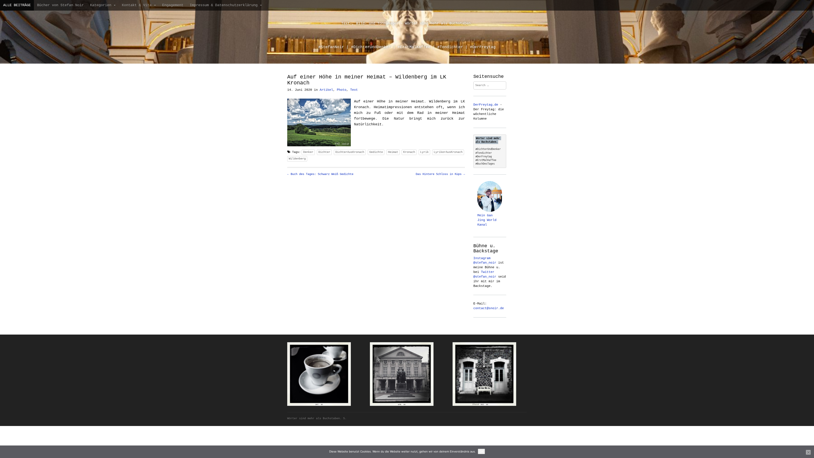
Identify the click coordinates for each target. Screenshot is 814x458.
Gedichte (376, 152)
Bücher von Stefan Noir (60, 5)
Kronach (409, 152)
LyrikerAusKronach (448, 152)
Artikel (326, 90)
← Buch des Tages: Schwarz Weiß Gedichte (320, 174)
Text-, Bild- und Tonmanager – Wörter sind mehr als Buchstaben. (407, 23)
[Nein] (808, 452)
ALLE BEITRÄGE (17, 5)
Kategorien (101, 5)
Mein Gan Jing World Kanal (486, 220)
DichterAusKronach (349, 152)
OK (481, 451)
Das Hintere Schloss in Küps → (440, 174)
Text (354, 90)
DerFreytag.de (485, 105)
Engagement (172, 5)
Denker (308, 152)
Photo (341, 90)
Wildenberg (297, 158)
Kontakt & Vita (138, 5)
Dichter (324, 152)
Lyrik (424, 152)
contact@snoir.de (488, 308)
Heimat (393, 152)
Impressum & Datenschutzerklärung (225, 5)
